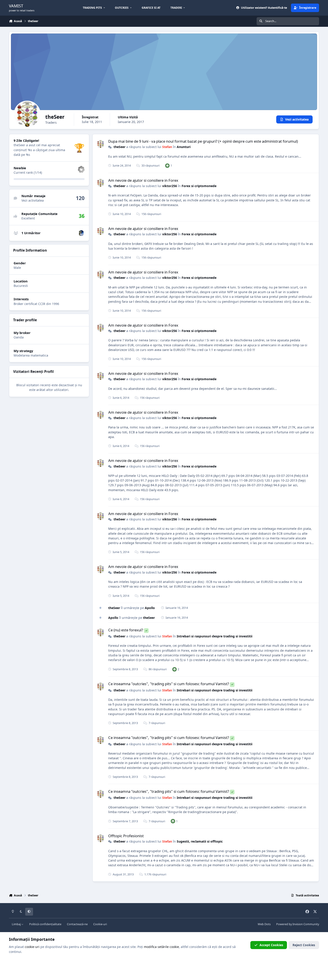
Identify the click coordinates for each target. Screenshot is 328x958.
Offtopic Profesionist (126, 835)
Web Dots (264, 924)
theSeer (119, 147)
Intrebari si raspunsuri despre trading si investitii (214, 636)
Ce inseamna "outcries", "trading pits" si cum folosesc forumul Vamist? (168, 683)
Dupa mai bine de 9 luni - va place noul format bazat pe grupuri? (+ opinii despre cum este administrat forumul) (203, 141)
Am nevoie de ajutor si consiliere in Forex (143, 180)
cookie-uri (32, 947)
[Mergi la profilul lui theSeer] (100, 144)
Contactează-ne (77, 924)
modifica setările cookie (161, 947)
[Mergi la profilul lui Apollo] (81, 233)
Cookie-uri (100, 924)
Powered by (297, 924)
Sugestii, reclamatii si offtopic (200, 841)
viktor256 (169, 186)
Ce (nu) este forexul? (125, 629)
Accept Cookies (271, 945)
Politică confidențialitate (45, 924)
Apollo (150, 608)
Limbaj (16, 924)
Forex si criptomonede (199, 186)
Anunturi (184, 147)
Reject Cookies (304, 945)
